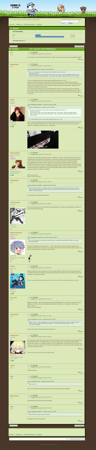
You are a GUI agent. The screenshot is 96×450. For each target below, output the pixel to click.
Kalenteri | (24, 19)
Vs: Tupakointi (34, 52)
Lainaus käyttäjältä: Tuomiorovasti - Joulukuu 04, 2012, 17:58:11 (42, 237)
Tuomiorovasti (15, 202)
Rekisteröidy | (36, 19)
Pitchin (12, 266)
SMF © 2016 (47, 446)
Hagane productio (16, 232)
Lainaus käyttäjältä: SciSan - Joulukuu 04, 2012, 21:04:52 (41, 381)
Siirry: (67, 439)
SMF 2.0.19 (41, 446)
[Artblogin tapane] (12, 293)
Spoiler (29, 307)
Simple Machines (54, 446)
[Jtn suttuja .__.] (12, 126)
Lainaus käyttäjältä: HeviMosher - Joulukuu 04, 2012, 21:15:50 (42, 411)
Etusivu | (11, 19)
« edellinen (77, 44)
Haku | (20, 19)
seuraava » (82, 44)
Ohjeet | (16, 19)
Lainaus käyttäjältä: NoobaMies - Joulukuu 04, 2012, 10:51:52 (42, 185)
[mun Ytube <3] (12, 175)
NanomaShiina (15, 153)
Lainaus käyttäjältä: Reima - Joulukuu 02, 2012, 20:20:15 (41, 69)
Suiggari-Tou (14, 335)
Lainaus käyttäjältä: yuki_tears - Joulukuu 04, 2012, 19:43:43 (42, 319)
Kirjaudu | (29, 19)
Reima (12, 99)
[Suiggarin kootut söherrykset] (12, 360)
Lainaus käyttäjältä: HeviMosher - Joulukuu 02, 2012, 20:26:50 (42, 104)
